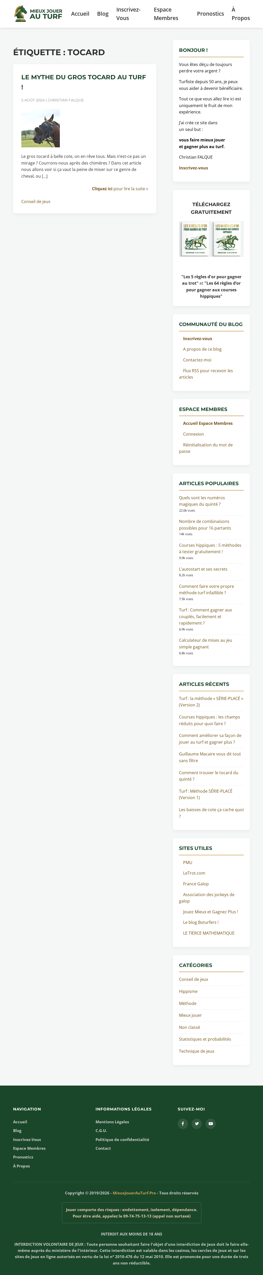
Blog (103, 13)
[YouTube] (210, 1124)
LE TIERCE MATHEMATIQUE (208, 933)
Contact (103, 1148)
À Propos (241, 14)
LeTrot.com (194, 873)
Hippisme (188, 991)
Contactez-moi (197, 360)
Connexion (193, 434)
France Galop (196, 884)
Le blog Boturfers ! (201, 922)
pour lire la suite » (120, 188)
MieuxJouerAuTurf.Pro (134, 1192)
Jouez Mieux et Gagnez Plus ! (210, 912)
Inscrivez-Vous (128, 14)
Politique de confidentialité (122, 1139)
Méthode (187, 1003)
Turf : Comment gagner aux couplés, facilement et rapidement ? (205, 616)
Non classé (189, 1027)
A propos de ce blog (202, 349)
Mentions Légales (112, 1121)
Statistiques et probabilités (205, 1039)
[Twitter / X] (197, 1124)
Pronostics (210, 13)
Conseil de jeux (35, 201)
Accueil (80, 13)
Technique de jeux (196, 1051)
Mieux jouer (190, 1015)
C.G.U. (101, 1130)
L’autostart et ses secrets (203, 569)
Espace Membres (166, 14)
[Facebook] (183, 1124)
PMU (187, 862)
